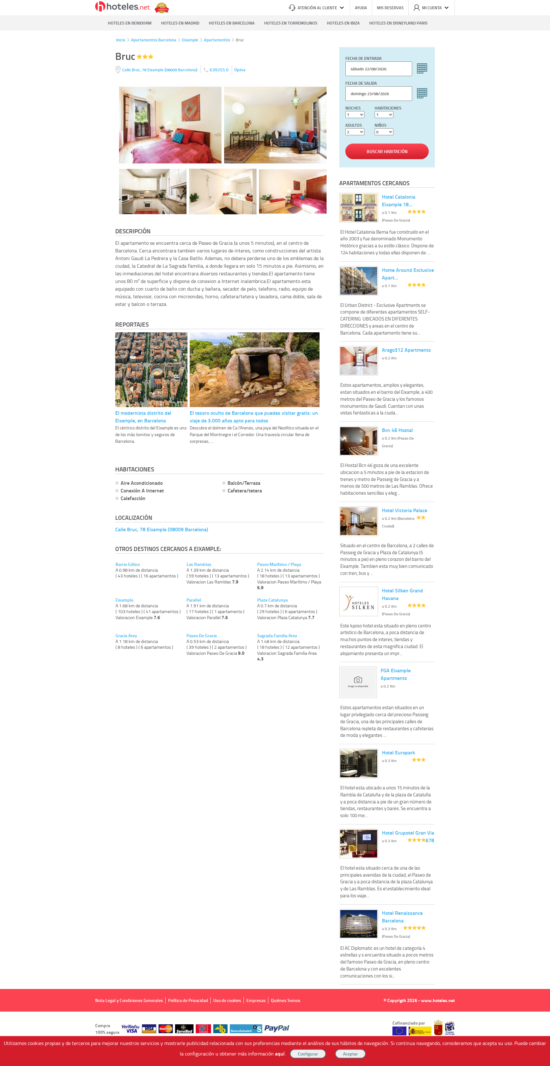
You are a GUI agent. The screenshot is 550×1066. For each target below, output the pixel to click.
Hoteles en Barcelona (232, 23)
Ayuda (361, 8)
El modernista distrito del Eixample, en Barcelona (143, 416)
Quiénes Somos (285, 1000)
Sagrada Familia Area (277, 636)
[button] (275, 533)
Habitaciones (388, 108)
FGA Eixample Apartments (396, 674)
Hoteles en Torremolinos (290, 23)
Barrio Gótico (128, 564)
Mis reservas (390, 8)
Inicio (120, 40)
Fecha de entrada (363, 58)
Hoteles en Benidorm (130, 23)
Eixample (190, 40)
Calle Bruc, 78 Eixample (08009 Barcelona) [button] (161, 529)
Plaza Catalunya (272, 600)
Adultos (353, 125)
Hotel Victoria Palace (404, 510)
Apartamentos (217, 40)
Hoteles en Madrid (180, 23)
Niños (380, 125)
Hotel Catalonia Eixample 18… (398, 200)
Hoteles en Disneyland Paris (398, 23)
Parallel (194, 600)
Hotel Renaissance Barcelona (402, 916)
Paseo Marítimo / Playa (279, 564)
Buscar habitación (387, 151)
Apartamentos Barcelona (153, 40)
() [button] (160, 69)
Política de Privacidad (188, 1000)
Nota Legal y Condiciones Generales (129, 1000)
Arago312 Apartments (406, 349)
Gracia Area (126, 636)
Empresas (256, 1000)
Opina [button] (239, 69)
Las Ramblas (199, 564)
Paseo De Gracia (202, 636)
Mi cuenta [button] (432, 8)
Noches (353, 108)
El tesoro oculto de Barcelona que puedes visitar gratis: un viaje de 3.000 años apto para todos (254, 416)
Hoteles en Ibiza (343, 23)
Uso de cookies (227, 1000)
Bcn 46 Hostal (397, 430)
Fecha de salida (361, 83)
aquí (280, 1053)
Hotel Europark (398, 752)
